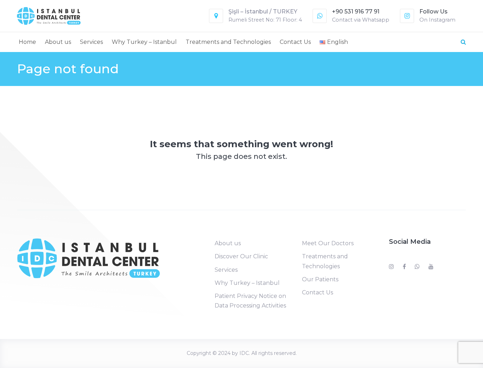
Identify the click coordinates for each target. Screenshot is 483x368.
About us (58, 42)
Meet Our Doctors (328, 243)
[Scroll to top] (448, 353)
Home (27, 42)
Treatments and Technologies (228, 42)
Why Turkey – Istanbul (144, 42)
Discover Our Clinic (241, 256)
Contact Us (295, 42)
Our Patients (320, 279)
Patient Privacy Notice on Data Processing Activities (250, 301)
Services (91, 42)
